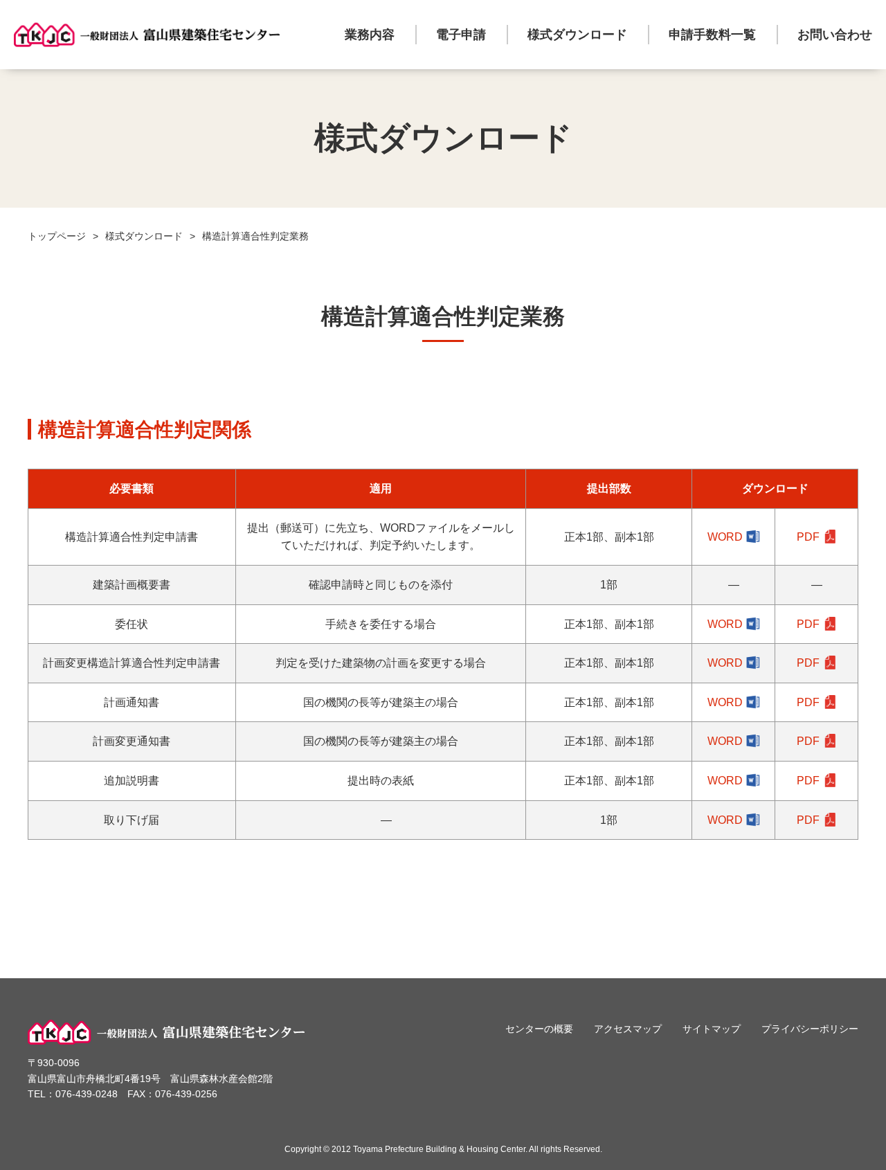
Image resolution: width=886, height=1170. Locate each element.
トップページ (57, 236)
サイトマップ (711, 1028)
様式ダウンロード (577, 35)
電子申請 (461, 35)
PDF (808, 537)
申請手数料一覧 (712, 35)
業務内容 (370, 35)
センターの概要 (539, 1028)
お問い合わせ (834, 35)
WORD (725, 537)
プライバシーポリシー (809, 1028)
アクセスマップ (628, 1028)
